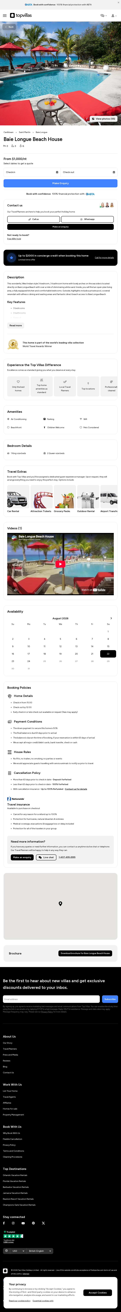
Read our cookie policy (19, 1301)
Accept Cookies (98, 1292)
